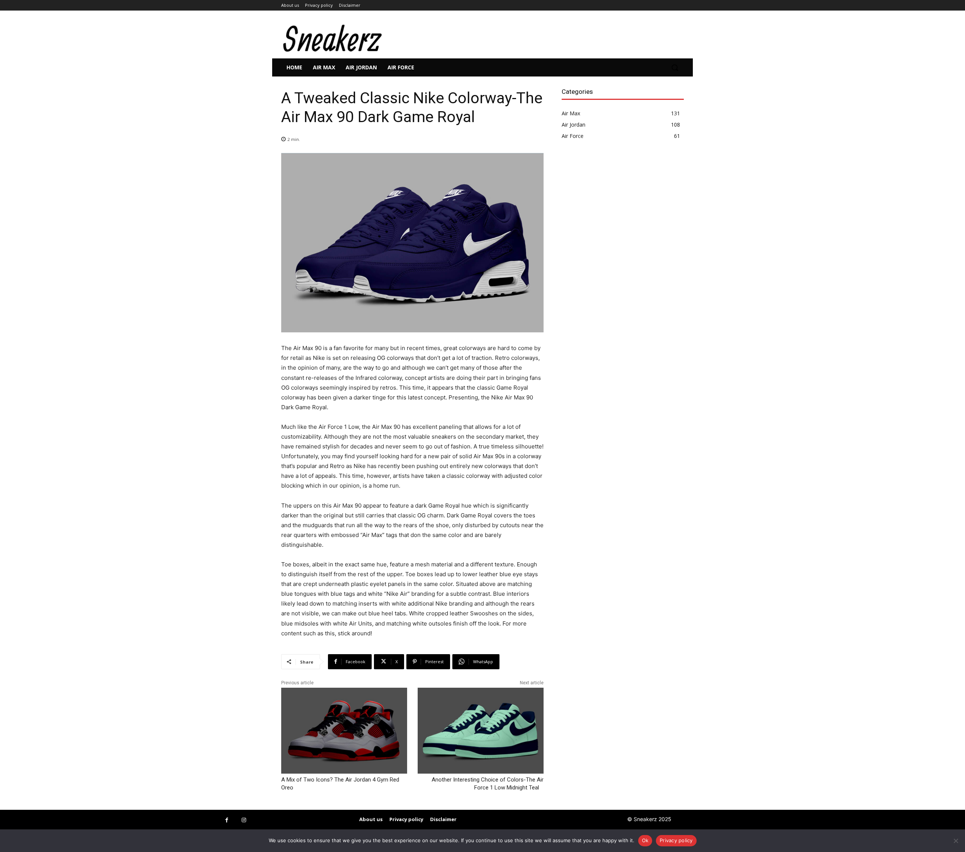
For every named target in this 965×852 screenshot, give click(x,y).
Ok (645, 840)
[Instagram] (243, 820)
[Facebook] (226, 820)
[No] (955, 840)
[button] (675, 67)
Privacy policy (676, 840)
